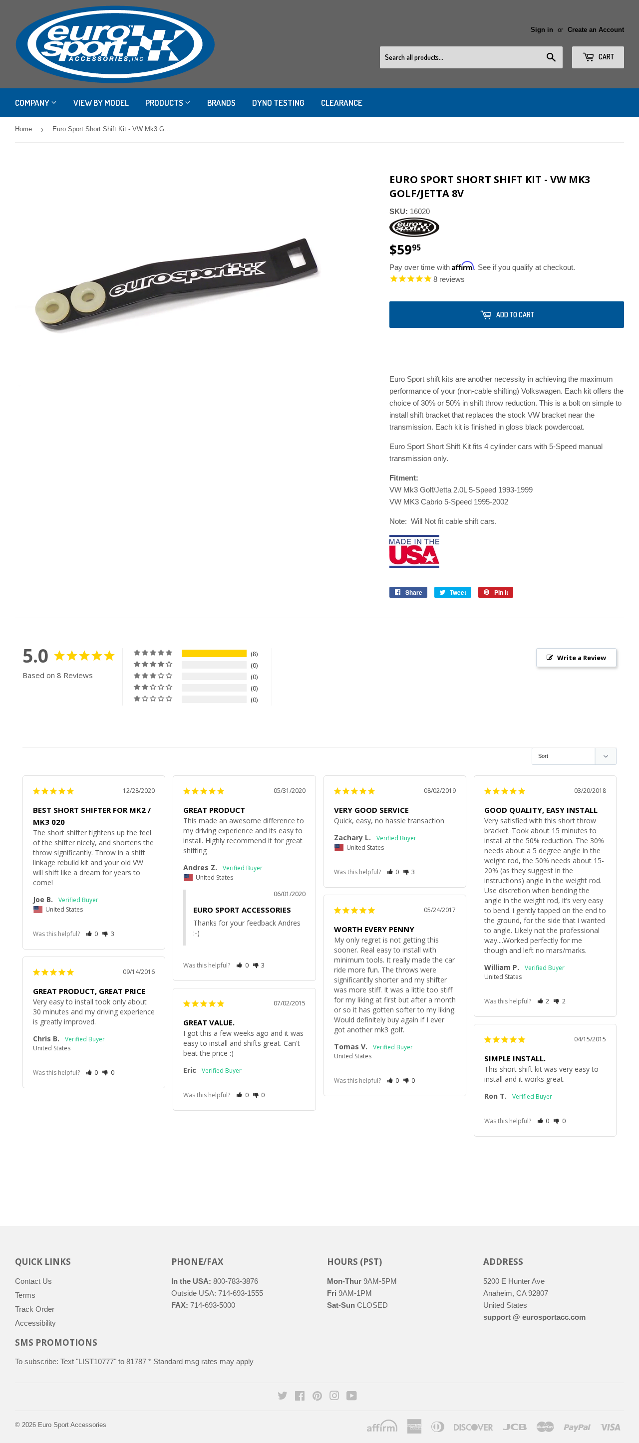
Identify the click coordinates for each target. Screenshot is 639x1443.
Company (33, 102)
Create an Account (596, 29)
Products (165, 102)
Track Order (34, 1309)
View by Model (101, 102)
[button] (92, 934)
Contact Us (33, 1281)
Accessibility (35, 1323)
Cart (605, 56)
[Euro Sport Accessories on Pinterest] (317, 1397)
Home (23, 129)
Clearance (341, 102)
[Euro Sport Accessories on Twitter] (283, 1397)
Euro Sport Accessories (72, 1425)
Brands (221, 102)
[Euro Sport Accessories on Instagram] (334, 1397)
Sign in (542, 29)
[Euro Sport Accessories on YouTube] (351, 1397)
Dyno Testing (278, 102)
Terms (25, 1295)
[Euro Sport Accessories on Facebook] (300, 1397)
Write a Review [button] (581, 657)
